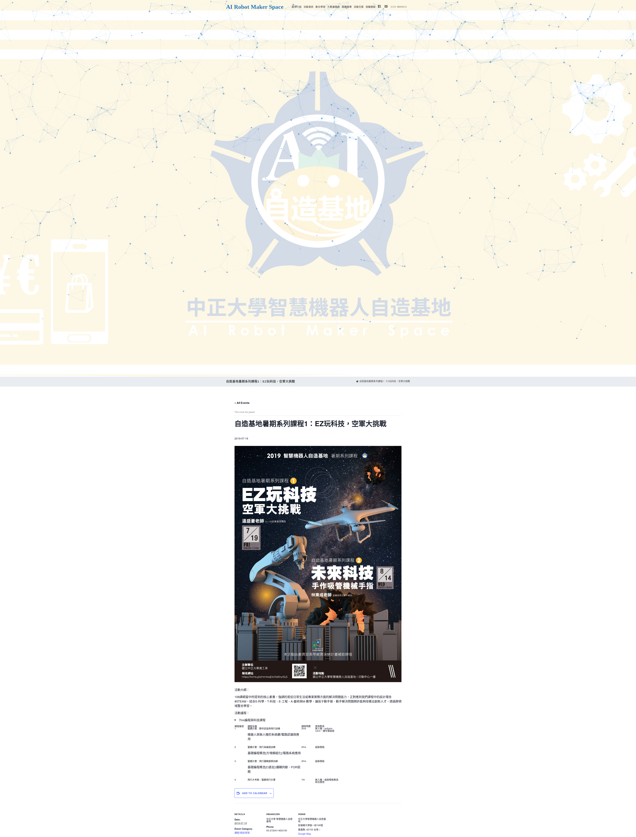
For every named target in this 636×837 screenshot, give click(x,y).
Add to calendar (254, 793)
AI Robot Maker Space (255, 7)
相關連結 (371, 7)
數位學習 (320, 7)
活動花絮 (359, 7)
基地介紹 (297, 7)
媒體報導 (347, 7)
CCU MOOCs (399, 7)
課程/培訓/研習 (242, 832)
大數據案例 (333, 7)
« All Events (242, 403)
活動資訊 (309, 7)
